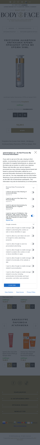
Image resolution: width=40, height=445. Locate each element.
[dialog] (20, 222)
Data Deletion (9, 292)
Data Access (20, 292)
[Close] (36, 153)
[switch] (32, 192)
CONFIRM (12, 285)
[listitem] (20, 187)
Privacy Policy (31, 292)
